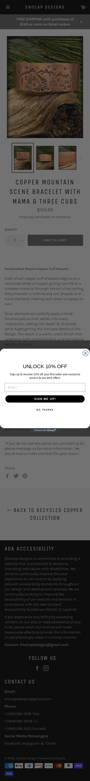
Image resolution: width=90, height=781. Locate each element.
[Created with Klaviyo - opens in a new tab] (45, 430)
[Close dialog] (85, 353)
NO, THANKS (45, 409)
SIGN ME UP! (45, 398)
